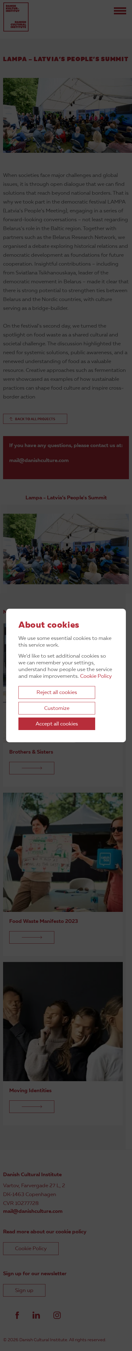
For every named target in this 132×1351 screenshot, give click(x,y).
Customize (56, 708)
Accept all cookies (57, 724)
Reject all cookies (57, 692)
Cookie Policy (96, 676)
